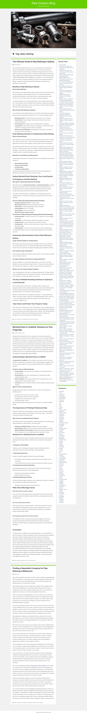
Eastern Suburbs (63, 412)
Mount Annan (62, 398)
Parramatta (61, 437)
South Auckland (62, 410)
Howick (61, 478)
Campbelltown (62, 397)
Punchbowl (61, 459)
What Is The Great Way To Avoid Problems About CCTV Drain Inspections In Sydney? (66, 370)
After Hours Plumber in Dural (65, 229)
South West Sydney (63, 422)
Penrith (60, 468)
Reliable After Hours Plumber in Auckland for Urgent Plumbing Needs (66, 106)
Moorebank (61, 424)
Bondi (60, 476)
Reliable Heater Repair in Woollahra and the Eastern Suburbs (65, 96)
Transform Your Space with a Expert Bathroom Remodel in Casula (65, 140)
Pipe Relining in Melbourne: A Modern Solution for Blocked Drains (65, 88)
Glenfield (61, 498)
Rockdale (61, 499)
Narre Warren (62, 461)
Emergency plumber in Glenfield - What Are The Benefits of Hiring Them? (66, 336)
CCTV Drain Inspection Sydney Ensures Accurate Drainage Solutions (66, 83)
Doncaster (61, 400)
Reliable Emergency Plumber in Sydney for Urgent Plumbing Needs (66, 211)
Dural (60, 466)
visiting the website (20, 546)
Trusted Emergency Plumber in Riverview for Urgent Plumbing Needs (66, 227)
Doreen (61, 444)
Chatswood (62, 435)
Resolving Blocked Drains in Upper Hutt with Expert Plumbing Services (66, 110)
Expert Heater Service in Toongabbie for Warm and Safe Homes (66, 198)
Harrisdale (61, 429)
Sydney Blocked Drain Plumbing (46, 309)
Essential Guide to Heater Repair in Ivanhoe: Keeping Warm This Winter (66, 278)
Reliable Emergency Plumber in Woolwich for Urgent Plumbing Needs (66, 239)
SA (60, 452)
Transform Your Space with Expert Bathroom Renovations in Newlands (66, 248)
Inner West (61, 446)
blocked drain (32, 560)
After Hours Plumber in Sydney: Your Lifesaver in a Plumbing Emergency (66, 288)
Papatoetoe (62, 415)
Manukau (61, 411)
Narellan (61, 421)
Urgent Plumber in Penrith (65, 253)
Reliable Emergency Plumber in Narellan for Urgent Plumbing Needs (66, 120)
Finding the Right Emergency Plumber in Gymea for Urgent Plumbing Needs (65, 244)
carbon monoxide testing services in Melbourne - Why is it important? (67, 354)
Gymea (60, 472)
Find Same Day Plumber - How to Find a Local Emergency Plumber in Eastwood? (66, 319)
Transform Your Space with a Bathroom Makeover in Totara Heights (66, 203)
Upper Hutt (61, 418)
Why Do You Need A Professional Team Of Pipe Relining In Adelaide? (66, 363)
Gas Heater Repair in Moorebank (66, 123)
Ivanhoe (61, 441)
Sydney (15, 64)
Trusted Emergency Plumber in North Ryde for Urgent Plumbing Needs (66, 144)
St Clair (61, 469)
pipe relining (35, 319)
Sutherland (61, 425)
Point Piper (61, 493)
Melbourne (16, 574)
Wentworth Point (63, 462)
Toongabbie (62, 456)
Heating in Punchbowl (64, 205)
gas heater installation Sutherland (66, 124)
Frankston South (63, 479)
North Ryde (62, 432)
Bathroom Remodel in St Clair (66, 233)
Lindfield (16, 333)
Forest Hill (61, 486)
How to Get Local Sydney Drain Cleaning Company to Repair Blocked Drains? (66, 343)
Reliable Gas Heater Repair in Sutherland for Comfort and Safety (65, 180)
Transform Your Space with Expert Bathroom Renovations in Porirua (66, 130)
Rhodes (61, 448)
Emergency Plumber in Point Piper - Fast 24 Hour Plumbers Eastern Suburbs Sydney (67, 323)
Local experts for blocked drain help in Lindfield (24, 353)
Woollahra (61, 414)
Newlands (61, 473)
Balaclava (61, 502)
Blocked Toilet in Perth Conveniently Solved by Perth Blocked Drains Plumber (66, 79)
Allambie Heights (63, 428)
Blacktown (61, 438)
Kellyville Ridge (62, 439)
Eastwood (61, 492)
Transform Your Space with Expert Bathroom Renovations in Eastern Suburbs (66, 184)
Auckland (61, 417)
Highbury (61, 483)
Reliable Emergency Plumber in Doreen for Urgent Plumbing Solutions (66, 168)
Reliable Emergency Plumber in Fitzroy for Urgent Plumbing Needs (66, 188)
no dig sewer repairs (31, 702)
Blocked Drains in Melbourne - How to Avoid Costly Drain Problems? (66, 359)
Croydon (61, 495)
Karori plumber (62, 64)
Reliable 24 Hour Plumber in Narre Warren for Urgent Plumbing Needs (67, 215)
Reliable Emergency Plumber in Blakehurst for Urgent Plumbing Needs (66, 164)
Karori (60, 393)
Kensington (61, 496)
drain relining (17, 319)
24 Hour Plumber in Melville (65, 161)
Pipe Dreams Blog (43, 3)
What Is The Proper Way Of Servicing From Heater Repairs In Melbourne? (66, 350)
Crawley (61, 449)
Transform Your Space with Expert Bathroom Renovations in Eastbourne (66, 68)
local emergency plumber (26, 319)
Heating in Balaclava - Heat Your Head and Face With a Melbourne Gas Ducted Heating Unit (66, 374)
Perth (60, 404)
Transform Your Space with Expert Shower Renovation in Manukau (65, 92)
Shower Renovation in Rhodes (66, 174)
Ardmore (61, 464)
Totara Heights (62, 458)
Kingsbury (61, 500)
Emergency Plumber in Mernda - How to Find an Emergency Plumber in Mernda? (66, 312)
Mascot (61, 434)
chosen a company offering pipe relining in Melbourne (33, 665)
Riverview (61, 465)
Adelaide (61, 482)
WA (60, 405)
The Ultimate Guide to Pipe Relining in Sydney (33, 61)
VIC (60, 402)
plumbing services (25, 560)
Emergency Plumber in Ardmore (66, 221)
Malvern (61, 488)
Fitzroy (60, 451)
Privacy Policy (48, 712)
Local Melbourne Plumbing (34, 688)
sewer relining (39, 702)
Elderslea (61, 419)
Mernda (61, 490)
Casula (60, 431)
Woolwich (61, 471)
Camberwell (62, 475)
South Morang (62, 485)
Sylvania (61, 455)
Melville (61, 442)
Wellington (61, 391)
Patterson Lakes (63, 489)
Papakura (61, 445)
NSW (19, 64)
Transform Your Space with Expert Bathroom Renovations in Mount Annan (66, 72)
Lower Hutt (61, 394)
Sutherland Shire (63, 454)
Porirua (61, 427)
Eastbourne (61, 395)
